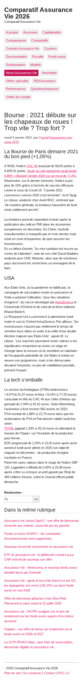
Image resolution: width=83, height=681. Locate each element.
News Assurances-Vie (21, 73)
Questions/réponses (45, 89)
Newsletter (49, 73)
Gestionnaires (15, 65)
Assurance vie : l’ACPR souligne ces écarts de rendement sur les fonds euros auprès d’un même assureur (38, 616)
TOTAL (9, 428)
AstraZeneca (64, 302)
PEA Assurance (45, 81)
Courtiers (50, 48)
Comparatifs (39, 40)
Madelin (35, 65)
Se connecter (32, 673)
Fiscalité (37, 56)
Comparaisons (16, 40)
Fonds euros (57, 56)
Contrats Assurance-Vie (22, 48)
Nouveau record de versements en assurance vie (38, 546)
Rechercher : (13, 492)
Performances (16, 89)
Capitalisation (52, 32)
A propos (12, 32)
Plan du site (12, 673)
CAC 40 (31, 166)
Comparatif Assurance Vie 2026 (38, 13)
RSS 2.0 (63, 673)
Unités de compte (18, 97)
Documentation (16, 56)
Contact (49, 673)
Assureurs (30, 32)
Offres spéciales (17, 81)
